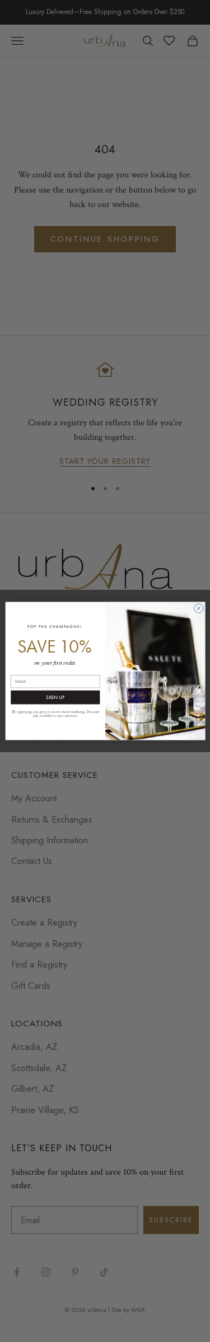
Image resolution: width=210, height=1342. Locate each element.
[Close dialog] (198, 608)
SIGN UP (55, 697)
